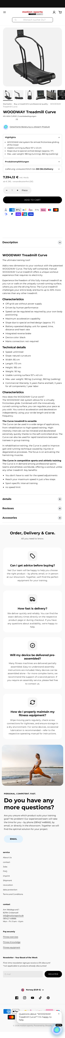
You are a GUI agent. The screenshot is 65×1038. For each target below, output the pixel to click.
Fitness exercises (10, 937)
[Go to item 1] (8, 95)
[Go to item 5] (51, 95)
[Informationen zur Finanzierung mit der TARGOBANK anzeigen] (5, 210)
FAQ (5, 871)
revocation (8, 885)
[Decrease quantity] (6, 190)
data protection (10, 890)
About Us (7, 857)
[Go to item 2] (19, 95)
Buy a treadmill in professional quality (31, 104)
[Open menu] (4, 12)
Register (53, 974)
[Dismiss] (59, 1014)
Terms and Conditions (13, 894)
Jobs (5, 867)
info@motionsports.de (13, 915)
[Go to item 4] (40, 95)
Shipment (7, 880)
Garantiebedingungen (27, 116)
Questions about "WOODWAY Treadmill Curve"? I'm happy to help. (35, 1017)
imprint (6, 876)
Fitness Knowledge (11, 942)
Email (13, 839)
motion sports (26, 1025)
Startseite (7, 104)
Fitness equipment (11, 947)
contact (6, 862)
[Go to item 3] (29, 95)
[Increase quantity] (17, 190)
